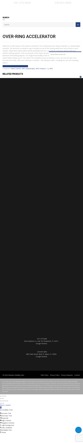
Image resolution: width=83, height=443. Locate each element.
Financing (69, 76)
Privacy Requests (67, 375)
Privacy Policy (54, 375)
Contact (77, 375)
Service (58, 76)
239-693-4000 (62, 2)
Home (5, 76)
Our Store (76, 76)
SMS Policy (44, 375)
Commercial (72, 76)
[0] (79, 78)
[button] (1, 407)
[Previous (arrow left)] (1, 398)
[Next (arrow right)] (3, 398)
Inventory (51, 76)
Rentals (55, 76)
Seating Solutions (65, 76)
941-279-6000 (22, 2)
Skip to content (5, 405)
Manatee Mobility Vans (16, 375)
